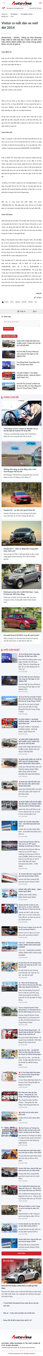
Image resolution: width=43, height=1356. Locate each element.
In (35, 311)
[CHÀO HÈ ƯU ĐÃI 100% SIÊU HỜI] (10, 1116)
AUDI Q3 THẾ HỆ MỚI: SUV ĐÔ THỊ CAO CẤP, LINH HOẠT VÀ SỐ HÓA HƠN (29, 784)
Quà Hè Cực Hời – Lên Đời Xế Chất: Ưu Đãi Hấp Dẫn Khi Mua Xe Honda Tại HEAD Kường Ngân (29, 1052)
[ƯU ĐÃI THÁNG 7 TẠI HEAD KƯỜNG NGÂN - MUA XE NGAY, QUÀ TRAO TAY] (10, 723)
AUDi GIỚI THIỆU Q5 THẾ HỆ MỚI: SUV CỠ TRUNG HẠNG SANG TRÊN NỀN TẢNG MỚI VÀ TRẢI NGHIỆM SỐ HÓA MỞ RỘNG (30, 764)
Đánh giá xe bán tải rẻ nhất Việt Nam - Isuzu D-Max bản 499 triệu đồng (21, 593)
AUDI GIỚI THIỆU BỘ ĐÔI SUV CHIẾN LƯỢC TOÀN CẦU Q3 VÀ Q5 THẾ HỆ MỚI (28, 741)
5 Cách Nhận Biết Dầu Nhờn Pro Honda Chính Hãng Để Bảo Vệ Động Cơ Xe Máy (29, 1075)
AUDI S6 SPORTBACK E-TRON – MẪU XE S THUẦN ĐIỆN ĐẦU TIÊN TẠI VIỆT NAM (29, 1257)
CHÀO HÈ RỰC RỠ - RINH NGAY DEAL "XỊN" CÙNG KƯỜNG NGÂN (29, 1325)
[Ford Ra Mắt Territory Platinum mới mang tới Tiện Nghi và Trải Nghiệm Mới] (10, 681)
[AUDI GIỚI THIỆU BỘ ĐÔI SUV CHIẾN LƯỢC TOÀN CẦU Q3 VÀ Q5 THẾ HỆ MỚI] (10, 743)
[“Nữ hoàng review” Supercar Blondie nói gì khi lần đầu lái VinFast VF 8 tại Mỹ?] (21, 413)
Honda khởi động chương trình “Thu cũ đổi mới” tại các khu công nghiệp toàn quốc (29, 1345)
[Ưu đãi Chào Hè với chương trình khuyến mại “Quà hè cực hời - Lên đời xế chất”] (10, 966)
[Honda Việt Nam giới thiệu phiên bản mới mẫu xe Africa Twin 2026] (10, 1154)
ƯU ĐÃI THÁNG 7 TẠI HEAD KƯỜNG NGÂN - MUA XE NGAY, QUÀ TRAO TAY (29, 721)
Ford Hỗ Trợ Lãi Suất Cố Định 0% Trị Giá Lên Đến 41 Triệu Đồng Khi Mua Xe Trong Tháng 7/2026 (29, 699)
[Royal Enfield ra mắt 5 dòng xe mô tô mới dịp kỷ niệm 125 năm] (10, 1210)
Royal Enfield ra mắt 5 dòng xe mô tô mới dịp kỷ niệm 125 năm (29, 1208)
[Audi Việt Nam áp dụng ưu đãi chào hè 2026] (10, 1299)
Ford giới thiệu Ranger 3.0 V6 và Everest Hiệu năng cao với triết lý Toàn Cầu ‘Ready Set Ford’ (29, 1277)
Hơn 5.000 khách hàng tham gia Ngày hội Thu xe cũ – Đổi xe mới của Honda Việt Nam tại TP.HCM (29, 1188)
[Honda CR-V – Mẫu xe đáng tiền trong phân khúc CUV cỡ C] (21, 533)
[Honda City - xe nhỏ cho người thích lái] (21, 494)
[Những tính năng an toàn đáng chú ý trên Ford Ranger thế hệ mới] (21, 454)
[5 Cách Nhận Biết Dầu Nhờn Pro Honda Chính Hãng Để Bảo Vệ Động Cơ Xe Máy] (10, 1076)
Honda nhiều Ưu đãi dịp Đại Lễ (28, 1310)
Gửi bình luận (8, 328)
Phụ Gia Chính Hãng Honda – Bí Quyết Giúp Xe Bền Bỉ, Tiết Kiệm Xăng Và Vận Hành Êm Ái (29, 1032)
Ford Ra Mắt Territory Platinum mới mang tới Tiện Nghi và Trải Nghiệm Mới (29, 679)
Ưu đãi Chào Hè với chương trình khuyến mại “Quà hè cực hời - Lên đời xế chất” (29, 965)
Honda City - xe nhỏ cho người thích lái (19, 510)
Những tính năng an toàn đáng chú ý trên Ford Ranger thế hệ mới (20, 471)
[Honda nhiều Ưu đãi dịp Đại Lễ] (10, 1314)
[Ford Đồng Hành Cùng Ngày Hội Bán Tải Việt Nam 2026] (10, 658)
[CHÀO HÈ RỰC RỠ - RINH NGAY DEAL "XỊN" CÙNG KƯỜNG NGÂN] (10, 1327)
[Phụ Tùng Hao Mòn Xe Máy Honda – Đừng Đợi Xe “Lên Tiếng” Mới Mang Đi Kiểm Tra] (10, 1096)
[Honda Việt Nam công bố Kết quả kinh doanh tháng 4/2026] (10, 1243)
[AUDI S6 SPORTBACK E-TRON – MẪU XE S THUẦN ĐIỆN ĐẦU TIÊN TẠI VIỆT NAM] (10, 1258)
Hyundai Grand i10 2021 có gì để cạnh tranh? (21, 635)
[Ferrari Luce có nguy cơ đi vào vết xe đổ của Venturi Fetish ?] (10, 931)
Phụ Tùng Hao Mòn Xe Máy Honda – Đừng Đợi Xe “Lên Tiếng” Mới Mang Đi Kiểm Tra (28, 1095)
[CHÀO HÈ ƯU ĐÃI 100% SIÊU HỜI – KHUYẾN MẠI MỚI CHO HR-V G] (10, 825)
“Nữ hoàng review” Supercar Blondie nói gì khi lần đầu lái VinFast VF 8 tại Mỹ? (21, 430)
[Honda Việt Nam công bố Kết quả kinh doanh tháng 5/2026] (10, 878)
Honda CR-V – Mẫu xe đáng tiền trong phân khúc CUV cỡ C (21, 550)
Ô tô (4, 423)
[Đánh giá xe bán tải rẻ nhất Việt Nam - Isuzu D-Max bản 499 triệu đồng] (21, 576)
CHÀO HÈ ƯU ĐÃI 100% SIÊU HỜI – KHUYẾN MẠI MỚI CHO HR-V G (29, 824)
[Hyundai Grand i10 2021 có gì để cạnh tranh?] (21, 619)
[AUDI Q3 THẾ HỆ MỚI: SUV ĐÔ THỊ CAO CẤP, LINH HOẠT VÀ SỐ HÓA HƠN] (10, 785)
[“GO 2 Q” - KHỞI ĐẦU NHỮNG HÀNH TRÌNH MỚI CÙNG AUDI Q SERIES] (10, 946)
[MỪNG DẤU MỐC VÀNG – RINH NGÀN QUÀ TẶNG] (10, 893)
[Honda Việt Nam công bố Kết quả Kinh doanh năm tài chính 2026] (10, 1172)
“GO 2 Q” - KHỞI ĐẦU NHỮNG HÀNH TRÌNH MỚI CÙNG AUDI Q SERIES (29, 945)
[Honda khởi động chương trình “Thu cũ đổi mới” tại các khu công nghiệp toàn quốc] (10, 1347)
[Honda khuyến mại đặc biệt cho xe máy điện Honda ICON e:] (10, 1228)
